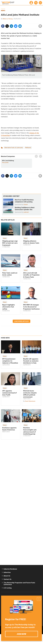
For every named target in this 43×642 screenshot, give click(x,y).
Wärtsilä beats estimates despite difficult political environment (30, 394)
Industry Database (10, 569)
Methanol (28, 147)
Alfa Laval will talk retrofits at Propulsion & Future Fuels (31, 275)
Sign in (16, 22)
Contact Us (7, 579)
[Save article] (40, 26)
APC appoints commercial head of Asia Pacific (9, 393)
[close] (41, 22)
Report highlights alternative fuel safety (8, 307)
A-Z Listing (8, 588)
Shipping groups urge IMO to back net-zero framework (10, 243)
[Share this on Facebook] (3, 26)
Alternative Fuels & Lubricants (13, 147)
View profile (5, 162)
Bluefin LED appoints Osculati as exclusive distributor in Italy (30, 361)
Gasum (26, 204)
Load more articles (21, 321)
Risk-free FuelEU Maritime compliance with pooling (24, 201)
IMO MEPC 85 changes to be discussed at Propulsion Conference (31, 307)
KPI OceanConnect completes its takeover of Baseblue (10, 361)
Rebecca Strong (7, 19)
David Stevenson (30, 401)
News (3, 10)
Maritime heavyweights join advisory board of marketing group (29, 431)
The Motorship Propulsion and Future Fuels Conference (19, 583)
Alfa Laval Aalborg (8, 160)
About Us (7, 576)
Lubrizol (26, 212)
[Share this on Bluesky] (16, 26)
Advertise (7, 572)
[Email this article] (20, 26)
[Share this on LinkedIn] (11, 26)
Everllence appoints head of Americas (9, 429)
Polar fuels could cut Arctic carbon (9, 274)
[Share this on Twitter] (7, 26)
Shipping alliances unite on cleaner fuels (31, 242)
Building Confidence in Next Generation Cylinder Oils (24, 208)
